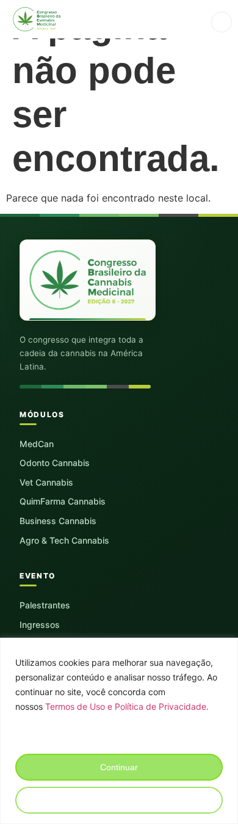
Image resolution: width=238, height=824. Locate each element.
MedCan (37, 444)
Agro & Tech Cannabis (64, 540)
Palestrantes (45, 605)
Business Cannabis (58, 521)
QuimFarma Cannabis (63, 501)
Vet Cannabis (46, 482)
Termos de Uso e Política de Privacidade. (127, 706)
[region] (119, 731)
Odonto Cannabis (55, 463)
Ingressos (40, 624)
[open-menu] (221, 22)
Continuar (119, 767)
